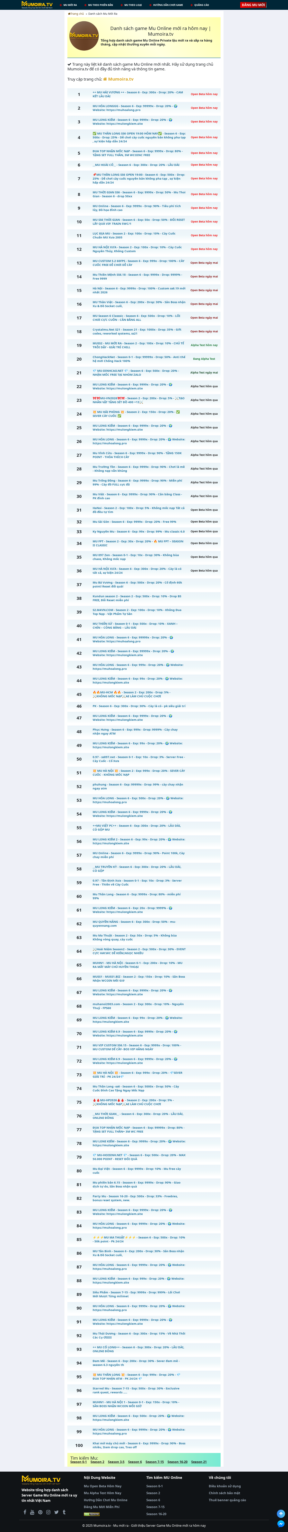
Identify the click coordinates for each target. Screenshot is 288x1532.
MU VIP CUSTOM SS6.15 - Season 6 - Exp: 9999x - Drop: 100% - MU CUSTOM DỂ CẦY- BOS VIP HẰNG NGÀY (137, 1047)
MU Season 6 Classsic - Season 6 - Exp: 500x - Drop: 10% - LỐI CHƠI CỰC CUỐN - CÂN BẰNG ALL (136, 318)
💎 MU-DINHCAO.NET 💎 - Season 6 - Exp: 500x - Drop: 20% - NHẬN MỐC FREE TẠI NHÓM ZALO (136, 372)
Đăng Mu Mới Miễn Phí (102, 1507)
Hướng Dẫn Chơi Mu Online (105, 1500)
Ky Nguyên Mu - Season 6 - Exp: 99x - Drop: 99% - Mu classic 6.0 (139, 531)
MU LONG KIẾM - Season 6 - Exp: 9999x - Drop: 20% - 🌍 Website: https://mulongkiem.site (132, 121)
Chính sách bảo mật (224, 1493)
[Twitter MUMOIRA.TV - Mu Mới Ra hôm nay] (56, 1512)
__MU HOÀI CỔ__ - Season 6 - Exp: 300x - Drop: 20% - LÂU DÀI (136, 165)
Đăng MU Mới (253, 5)
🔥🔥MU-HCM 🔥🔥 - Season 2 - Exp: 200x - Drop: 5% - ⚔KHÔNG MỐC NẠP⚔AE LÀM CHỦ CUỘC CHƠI (131, 694)
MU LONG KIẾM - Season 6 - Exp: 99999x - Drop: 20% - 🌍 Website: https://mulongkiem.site (133, 653)
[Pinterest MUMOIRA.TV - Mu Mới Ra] (40, 1512)
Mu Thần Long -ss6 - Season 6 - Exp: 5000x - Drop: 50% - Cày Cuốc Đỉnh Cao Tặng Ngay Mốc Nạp (136, 1088)
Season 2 (97, 1462)
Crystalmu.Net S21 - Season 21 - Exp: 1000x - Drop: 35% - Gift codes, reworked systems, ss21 (137, 331)
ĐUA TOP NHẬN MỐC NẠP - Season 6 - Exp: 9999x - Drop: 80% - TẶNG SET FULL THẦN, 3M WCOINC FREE (138, 153)
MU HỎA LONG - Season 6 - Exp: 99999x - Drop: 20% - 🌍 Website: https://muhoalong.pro (133, 639)
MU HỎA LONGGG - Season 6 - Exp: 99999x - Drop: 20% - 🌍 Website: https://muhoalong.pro (135, 108)
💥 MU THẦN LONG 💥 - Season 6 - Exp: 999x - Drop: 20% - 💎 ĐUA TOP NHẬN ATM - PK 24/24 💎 (136, 1376)
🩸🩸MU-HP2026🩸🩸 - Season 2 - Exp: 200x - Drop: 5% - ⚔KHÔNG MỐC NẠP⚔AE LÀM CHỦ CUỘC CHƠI (133, 1102)
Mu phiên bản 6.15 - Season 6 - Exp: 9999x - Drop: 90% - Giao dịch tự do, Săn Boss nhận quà (136, 1184)
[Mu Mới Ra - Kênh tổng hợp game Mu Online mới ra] (32, 1512)
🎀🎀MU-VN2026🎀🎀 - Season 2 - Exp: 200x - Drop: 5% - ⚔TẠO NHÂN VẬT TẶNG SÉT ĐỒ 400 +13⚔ (139, 400)
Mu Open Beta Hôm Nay (102, 1486)
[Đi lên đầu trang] (281, 1514)
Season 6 (135, 1462)
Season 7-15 (155, 1462)
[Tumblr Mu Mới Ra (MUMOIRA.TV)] (64, 1512)
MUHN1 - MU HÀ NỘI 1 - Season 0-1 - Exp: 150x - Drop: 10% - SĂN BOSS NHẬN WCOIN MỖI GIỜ (136, 1404)
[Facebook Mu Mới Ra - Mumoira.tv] (25, 1512)
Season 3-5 (116, 1462)
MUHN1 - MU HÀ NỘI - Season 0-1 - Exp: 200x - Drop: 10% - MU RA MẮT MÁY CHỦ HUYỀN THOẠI (137, 965)
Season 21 (199, 1462)
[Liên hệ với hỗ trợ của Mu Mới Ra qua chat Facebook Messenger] (281, 1524)
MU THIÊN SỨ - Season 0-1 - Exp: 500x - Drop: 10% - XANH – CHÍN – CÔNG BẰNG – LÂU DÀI (135, 625)
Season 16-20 (177, 1462)
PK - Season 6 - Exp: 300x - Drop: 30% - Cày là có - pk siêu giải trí (139, 706)
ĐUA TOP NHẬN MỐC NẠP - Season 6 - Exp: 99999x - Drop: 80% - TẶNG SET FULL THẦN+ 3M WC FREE (139, 1129)
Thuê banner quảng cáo (227, 1500)
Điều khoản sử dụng (225, 1486)
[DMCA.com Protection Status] (113, 1514)
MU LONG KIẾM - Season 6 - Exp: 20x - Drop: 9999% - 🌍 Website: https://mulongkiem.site (132, 910)
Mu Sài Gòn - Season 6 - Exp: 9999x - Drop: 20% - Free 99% (134, 522)
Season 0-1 (78, 1462)
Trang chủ (77, 13)
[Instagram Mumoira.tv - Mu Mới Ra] (48, 1512)
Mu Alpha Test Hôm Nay (102, 1493)
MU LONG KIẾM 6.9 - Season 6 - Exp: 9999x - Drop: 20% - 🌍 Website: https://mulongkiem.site (135, 1033)
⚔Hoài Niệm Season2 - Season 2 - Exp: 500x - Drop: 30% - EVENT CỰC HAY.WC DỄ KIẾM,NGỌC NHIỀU (139, 951)
